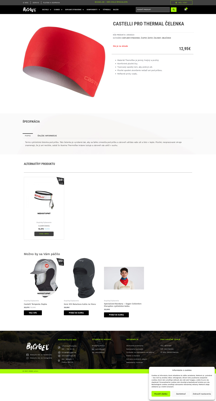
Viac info (44, 234)
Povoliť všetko (160, 394)
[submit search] (173, 9)
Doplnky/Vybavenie (131, 38)
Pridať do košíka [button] (76, 313)
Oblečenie (166, 38)
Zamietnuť (181, 394)
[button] (47, 10)
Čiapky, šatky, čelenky (151, 38)
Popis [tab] (28, 136)
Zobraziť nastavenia (202, 394)
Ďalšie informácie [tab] (47, 136)
